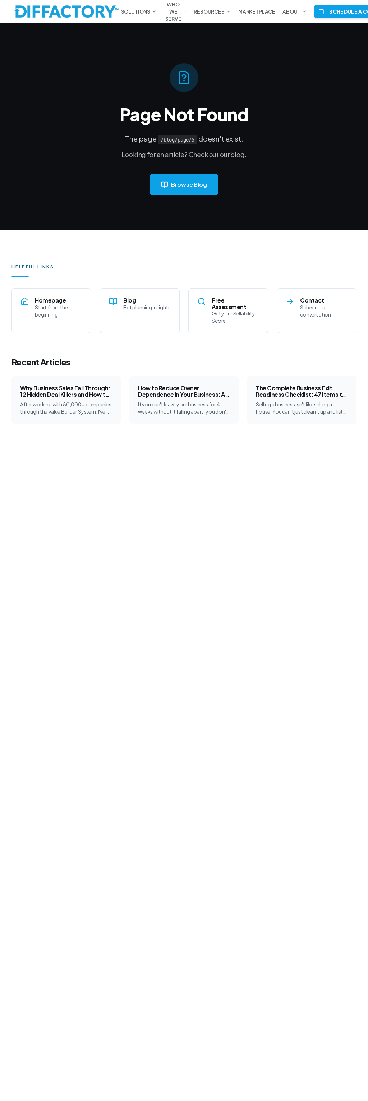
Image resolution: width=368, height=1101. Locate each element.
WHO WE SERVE (173, 11)
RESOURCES (209, 11)
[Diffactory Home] (66, 11)
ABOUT (291, 11)
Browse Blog (189, 184)
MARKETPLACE (256, 11)
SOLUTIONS (136, 11)
